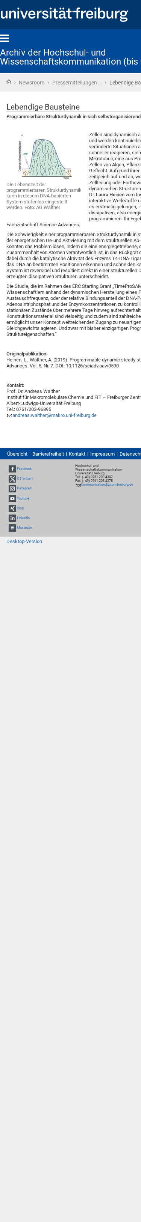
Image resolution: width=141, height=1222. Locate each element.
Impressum (102, 454)
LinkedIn (23, 518)
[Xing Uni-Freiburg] (12, 508)
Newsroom (31, 83)
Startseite (8, 81)
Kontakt (77, 454)
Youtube (23, 498)
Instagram (24, 488)
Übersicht (17, 454)
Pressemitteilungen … (77, 83)
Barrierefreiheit (48, 454)
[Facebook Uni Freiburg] (12, 469)
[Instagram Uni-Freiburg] (12, 488)
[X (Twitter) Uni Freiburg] (12, 478)
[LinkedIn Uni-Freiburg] (12, 518)
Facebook (24, 469)
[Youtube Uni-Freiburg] (12, 498)
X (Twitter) (25, 478)
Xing (20, 508)
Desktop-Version (24, 541)
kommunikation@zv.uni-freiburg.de (107, 484)
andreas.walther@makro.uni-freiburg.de (54, 415)
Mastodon (24, 528)
